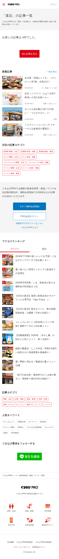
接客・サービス (9, 404)
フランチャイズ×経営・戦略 (38, 162)
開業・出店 (7, 399)
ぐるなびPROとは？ (30, 227)
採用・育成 (43, 399)
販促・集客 (31, 399)
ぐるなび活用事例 (34, 427)
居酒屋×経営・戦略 (28, 151)
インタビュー (9, 422)
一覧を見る (52, 72)
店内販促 (15, 433)
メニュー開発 (9, 427)
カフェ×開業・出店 (10, 157)
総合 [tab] (44, 249)
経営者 (43, 422)
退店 (43, 475)
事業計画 (22, 422)
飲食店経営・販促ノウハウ (29, 475)
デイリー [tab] (14, 249)
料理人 (21, 427)
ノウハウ (33, 422)
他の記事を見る (29, 54)
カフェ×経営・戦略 (28, 157)
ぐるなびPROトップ (9, 475)
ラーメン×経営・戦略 (31, 168)
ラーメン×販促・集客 (11, 173)
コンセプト (50, 427)
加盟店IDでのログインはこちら (29, 223)
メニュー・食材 (24, 404)
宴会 (6, 433)
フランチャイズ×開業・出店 (13, 162)
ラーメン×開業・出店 (11, 168)
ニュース (47, 404)
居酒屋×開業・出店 (10, 151)
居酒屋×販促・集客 (46, 151)
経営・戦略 (19, 399)
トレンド (37, 404)
